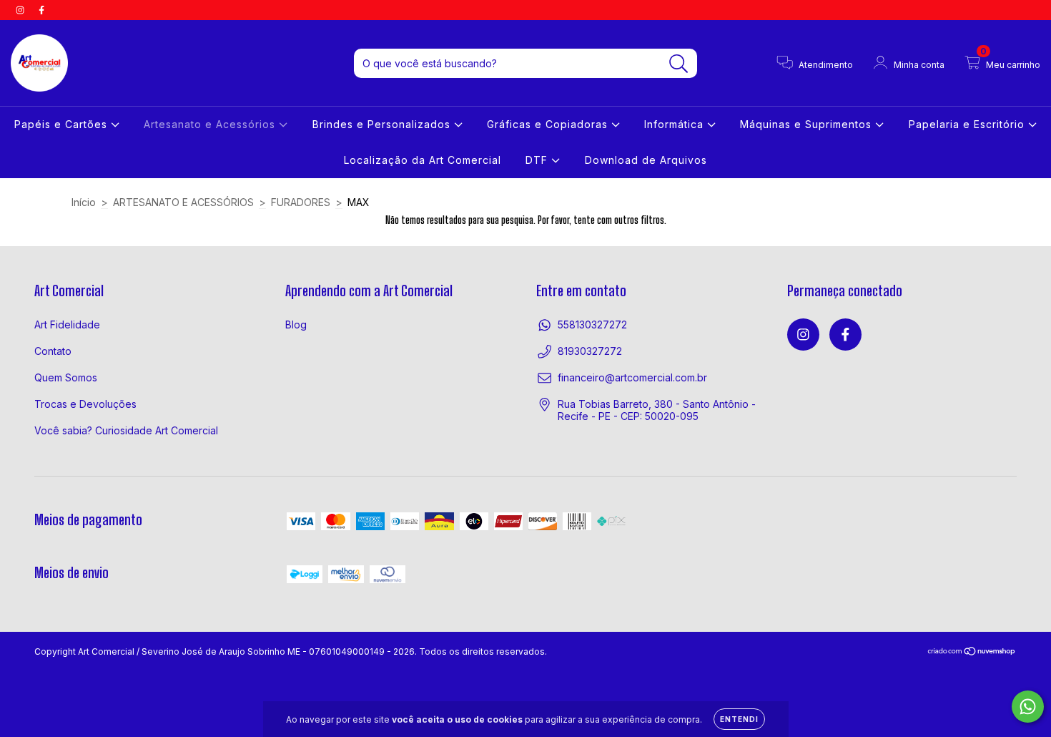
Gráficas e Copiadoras (549, 124)
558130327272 (592, 324)
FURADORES (300, 202)
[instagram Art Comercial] (21, 10)
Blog (296, 324)
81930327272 (590, 351)
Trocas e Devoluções (85, 404)
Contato (52, 351)
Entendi (739, 719)
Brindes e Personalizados (383, 124)
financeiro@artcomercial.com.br (632, 377)
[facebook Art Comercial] (41, 10)
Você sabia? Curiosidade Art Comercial (126, 430)
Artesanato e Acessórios (211, 124)
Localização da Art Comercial (422, 160)
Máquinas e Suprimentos (807, 124)
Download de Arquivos (646, 160)
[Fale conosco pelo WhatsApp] (1028, 706)
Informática (675, 124)
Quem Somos (65, 377)
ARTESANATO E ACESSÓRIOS (183, 202)
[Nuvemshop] (972, 653)
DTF (538, 160)
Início (83, 202)
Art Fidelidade (67, 324)
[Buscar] (679, 64)
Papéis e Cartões (62, 124)
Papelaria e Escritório (968, 124)
